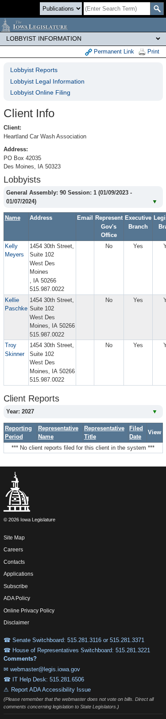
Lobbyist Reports (34, 69)
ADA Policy (17, 598)
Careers (13, 550)
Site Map (14, 538)
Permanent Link (113, 51)
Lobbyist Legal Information (47, 81)
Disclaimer (16, 623)
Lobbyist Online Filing (40, 92)
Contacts (14, 562)
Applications (18, 574)
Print (152, 51)
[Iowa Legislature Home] (83, 25)
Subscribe (16, 586)
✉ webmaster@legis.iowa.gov (42, 669)
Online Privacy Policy (29, 611)
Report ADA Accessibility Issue (51, 689)
